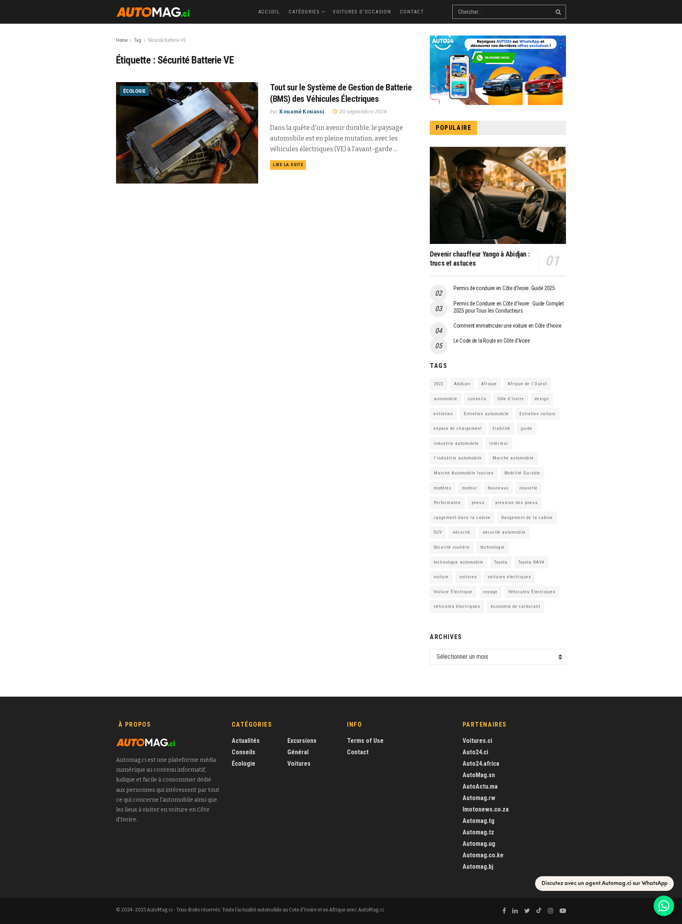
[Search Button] (559, 12)
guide (526, 428)
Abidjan (462, 383)
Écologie (134, 91)
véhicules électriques (457, 606)
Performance (447, 502)
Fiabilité (501, 428)
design (542, 398)
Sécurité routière (452, 547)
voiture (441, 576)
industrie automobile (456, 443)
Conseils (243, 752)
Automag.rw (479, 798)
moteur (469, 488)
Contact (412, 12)
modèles (443, 488)
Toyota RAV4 (531, 562)
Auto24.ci (475, 752)
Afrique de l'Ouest (527, 383)
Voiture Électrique (453, 591)
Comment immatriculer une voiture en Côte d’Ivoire (507, 325)
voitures (468, 576)
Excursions (302, 740)
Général (298, 752)
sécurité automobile (504, 532)
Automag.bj (478, 866)
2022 (438, 383)
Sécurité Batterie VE (167, 40)
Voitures (299, 763)
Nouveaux (498, 488)
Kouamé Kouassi (301, 111)
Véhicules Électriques (532, 591)
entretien (443, 413)
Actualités (246, 740)
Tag (137, 40)
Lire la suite (288, 164)
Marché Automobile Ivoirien (464, 473)
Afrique (489, 383)
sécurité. (462, 532)
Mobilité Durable (522, 473)
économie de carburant (515, 606)
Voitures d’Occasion (362, 12)
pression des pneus (516, 502)
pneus (478, 502)
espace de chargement (458, 428)
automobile (445, 398)
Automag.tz (478, 832)
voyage (490, 591)
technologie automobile (458, 562)
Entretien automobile (486, 413)
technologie (492, 547)
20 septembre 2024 (362, 111)
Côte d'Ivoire (510, 398)
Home (121, 40)
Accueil (269, 12)
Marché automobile (513, 458)
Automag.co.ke (483, 855)
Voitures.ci (477, 740)
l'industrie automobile (458, 458)
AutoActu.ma (480, 786)
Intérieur (498, 443)
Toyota (501, 562)
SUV (438, 532)
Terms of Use (365, 740)
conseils (477, 398)
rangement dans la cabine (462, 517)
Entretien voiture (537, 413)
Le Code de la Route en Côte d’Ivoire (491, 340)
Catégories (304, 12)
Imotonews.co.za (486, 809)
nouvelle (528, 488)
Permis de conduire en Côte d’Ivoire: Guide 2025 (504, 288)
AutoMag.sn (479, 775)
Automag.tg (479, 821)
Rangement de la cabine (527, 517)
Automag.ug (479, 843)
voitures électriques (509, 576)
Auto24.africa (481, 763)
